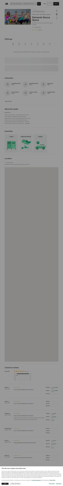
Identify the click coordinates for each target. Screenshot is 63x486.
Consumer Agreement (36, 480)
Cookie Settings (15, 483)
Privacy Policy (52, 480)
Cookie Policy (58, 483)
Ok (5, 483)
